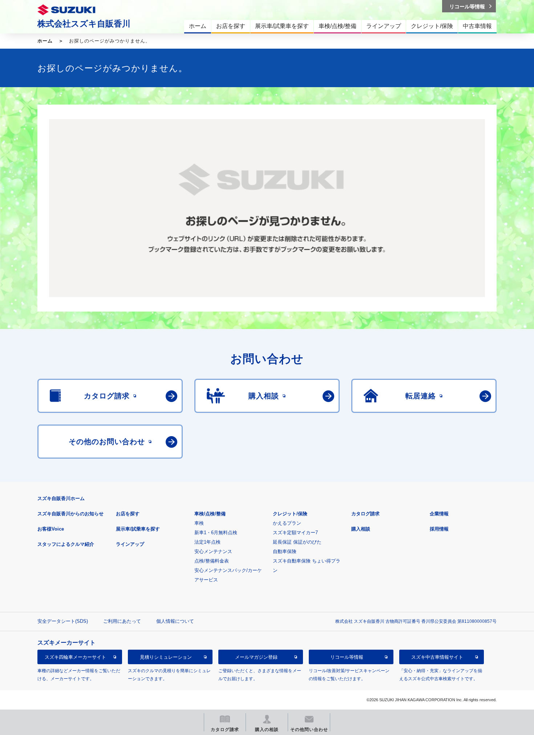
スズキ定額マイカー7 (295, 532)
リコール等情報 (346, 657)
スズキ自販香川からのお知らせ (70, 513)
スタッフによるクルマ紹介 (65, 544)
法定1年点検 (207, 542)
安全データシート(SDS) (62, 621)
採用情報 (439, 529)
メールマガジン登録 (256, 657)
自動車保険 (284, 551)
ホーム (45, 41)
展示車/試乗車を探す (138, 529)
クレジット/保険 (290, 513)
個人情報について (175, 621)
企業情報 (439, 513)
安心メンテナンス (213, 551)
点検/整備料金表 (211, 561)
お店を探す (127, 513)
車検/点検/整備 (210, 513)
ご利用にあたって (122, 621)
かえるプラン (287, 523)
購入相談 (360, 529)
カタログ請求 (365, 513)
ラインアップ (130, 544)
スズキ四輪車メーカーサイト (75, 657)
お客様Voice (50, 529)
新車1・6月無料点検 (215, 532)
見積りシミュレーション (166, 657)
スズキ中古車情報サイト (437, 657)
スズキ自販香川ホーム (61, 498)
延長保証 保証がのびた (297, 542)
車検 (199, 523)
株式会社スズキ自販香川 (83, 23)
